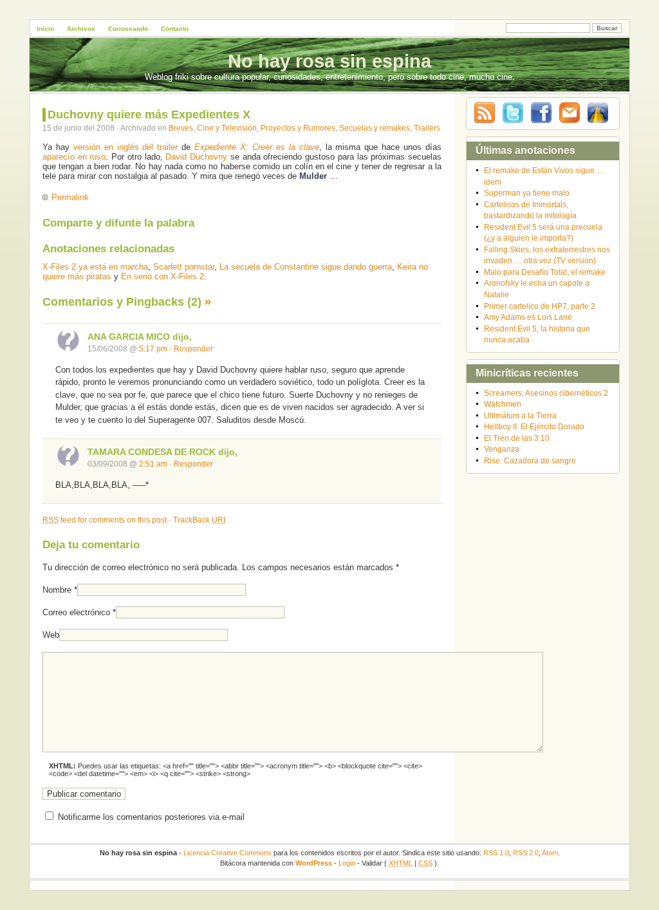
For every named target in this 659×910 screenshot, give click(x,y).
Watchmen (502, 404)
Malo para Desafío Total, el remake (545, 272)
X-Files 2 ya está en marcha (95, 267)
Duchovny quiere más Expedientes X (149, 114)
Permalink (70, 197)
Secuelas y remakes (374, 128)
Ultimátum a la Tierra (520, 415)
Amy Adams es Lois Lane (528, 317)
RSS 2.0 (526, 853)
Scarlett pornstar (183, 267)
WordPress (313, 863)
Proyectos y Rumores (298, 128)
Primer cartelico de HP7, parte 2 (539, 306)
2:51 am (153, 464)
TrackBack (199, 519)
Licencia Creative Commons (227, 853)
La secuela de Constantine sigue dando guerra (305, 267)
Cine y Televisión (227, 128)
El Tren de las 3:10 (517, 438)
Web (50, 635)
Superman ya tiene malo (527, 193)
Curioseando (128, 28)
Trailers (427, 128)
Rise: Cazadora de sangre (530, 460)
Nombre (56, 590)
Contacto (175, 28)
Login (347, 863)
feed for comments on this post (104, 519)
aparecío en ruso (74, 157)
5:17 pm (153, 348)
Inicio (45, 28)
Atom (550, 853)
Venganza (501, 449)
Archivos (81, 28)
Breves (181, 128)
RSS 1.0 (496, 853)
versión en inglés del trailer (125, 147)
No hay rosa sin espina (329, 61)
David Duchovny (196, 157)
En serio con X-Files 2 (162, 276)
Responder (193, 348)
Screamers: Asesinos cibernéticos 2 (546, 393)
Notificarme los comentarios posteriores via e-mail (151, 817)
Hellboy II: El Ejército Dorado (534, 426)
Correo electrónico (76, 612)
